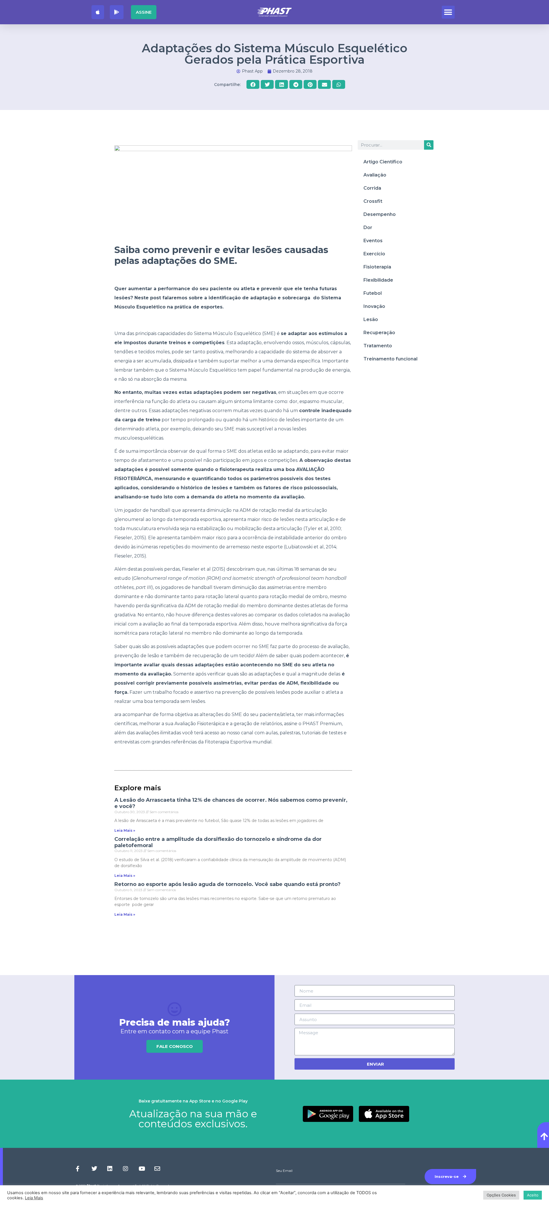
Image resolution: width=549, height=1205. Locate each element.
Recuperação (379, 332)
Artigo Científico (382, 162)
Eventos (373, 240)
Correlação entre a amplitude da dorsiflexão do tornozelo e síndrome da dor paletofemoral (218, 842)
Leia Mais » (124, 830)
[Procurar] (428, 145)
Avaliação (374, 175)
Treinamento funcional (390, 359)
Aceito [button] (532, 1195)
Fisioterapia (377, 267)
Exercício (374, 253)
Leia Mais (34, 1197)
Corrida (372, 188)
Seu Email (284, 1170)
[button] (448, 12)
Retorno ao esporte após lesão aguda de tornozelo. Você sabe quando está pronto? (227, 884)
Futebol (372, 293)
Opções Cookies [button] (501, 1195)
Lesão (370, 319)
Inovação (374, 306)
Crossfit (372, 201)
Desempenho (379, 214)
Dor (367, 227)
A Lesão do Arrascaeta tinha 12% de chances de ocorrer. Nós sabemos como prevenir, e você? (230, 803)
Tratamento (377, 345)
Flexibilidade (378, 280)
